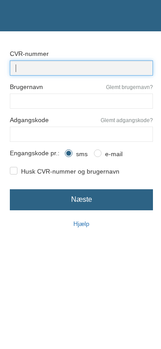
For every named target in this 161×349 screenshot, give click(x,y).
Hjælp (81, 223)
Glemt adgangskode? (127, 120)
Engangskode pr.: (34, 153)
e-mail (114, 153)
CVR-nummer (29, 53)
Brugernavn (26, 86)
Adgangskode (29, 119)
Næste (81, 199)
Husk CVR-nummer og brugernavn (70, 171)
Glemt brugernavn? (129, 87)
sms (82, 153)
